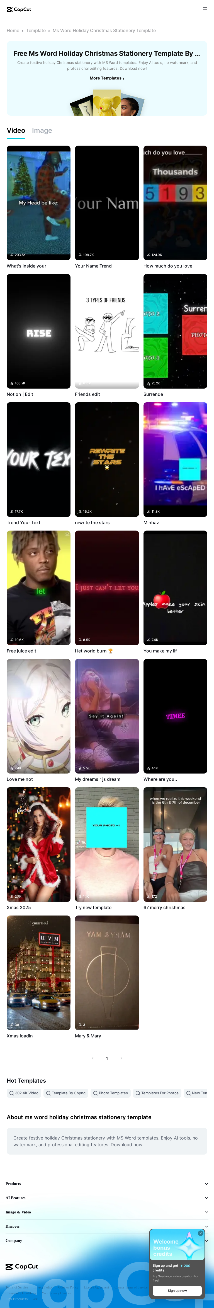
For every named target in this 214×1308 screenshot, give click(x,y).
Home (13, 30)
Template (36, 30)
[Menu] (205, 9)
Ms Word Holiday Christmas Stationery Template (104, 30)
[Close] (200, 1233)
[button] (177, 1291)
